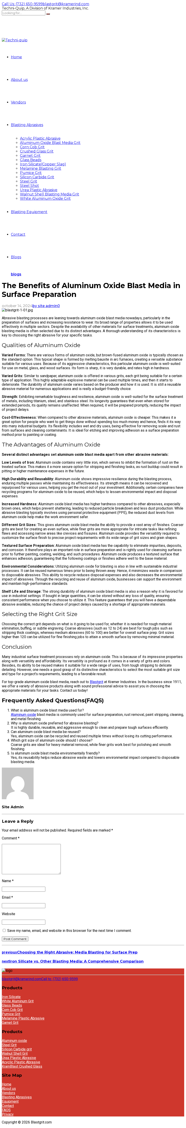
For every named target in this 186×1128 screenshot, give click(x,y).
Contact (18, 234)
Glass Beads (30, 160)
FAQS (6, 1110)
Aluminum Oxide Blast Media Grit (50, 143)
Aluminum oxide (23, 714)
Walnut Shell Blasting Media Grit (49, 194)
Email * (7, 897)
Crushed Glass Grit (37, 151)
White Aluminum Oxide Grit (45, 198)
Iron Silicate (11, 997)
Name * (8, 881)
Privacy (8, 1114)
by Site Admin (44, 306)
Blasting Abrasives (27, 125)
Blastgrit (96, 682)
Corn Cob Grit (32, 147)
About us (19, 80)
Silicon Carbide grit (17, 1049)
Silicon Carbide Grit (37, 177)
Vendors (18, 102)
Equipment (10, 1101)
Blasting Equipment (29, 212)
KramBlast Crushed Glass (22, 1066)
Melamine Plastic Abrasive (23, 1018)
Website (8, 914)
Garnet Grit (30, 155)
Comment (11, 838)
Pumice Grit (31, 173)
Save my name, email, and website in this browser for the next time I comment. (69, 930)
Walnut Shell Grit (15, 1053)
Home (16, 57)
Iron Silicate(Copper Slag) (43, 164)
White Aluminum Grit (18, 1001)
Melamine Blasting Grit (40, 168)
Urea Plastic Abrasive (38, 190)
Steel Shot (29, 185)
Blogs (16, 257)
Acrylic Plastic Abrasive (40, 138)
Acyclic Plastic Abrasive (21, 1062)
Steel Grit (28, 181)
